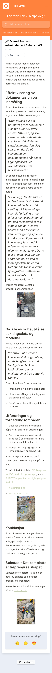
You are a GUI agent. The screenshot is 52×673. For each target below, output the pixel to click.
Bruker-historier (28, 32)
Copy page (14, 55)
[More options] (23, 55)
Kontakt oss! (27, 662)
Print (9, 49)
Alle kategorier (10, 32)
